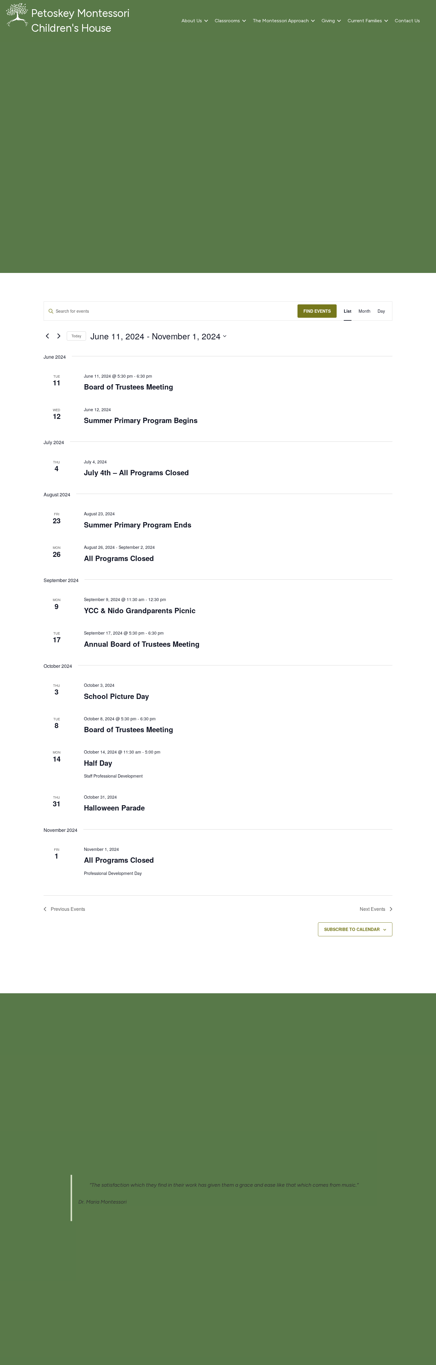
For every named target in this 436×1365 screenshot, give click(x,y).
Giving (328, 20)
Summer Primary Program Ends (137, 524)
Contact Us (407, 20)
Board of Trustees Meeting (128, 387)
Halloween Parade (114, 808)
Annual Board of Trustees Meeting (142, 644)
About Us (192, 20)
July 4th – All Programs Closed (136, 472)
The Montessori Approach (281, 20)
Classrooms (227, 20)
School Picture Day (116, 696)
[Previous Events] (47, 336)
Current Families (365, 20)
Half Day (98, 763)
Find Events (317, 311)
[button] (206, 20)
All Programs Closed (119, 558)
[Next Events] (58, 336)
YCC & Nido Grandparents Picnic (139, 610)
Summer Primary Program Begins (141, 420)
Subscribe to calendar (352, 929)
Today (76, 335)
